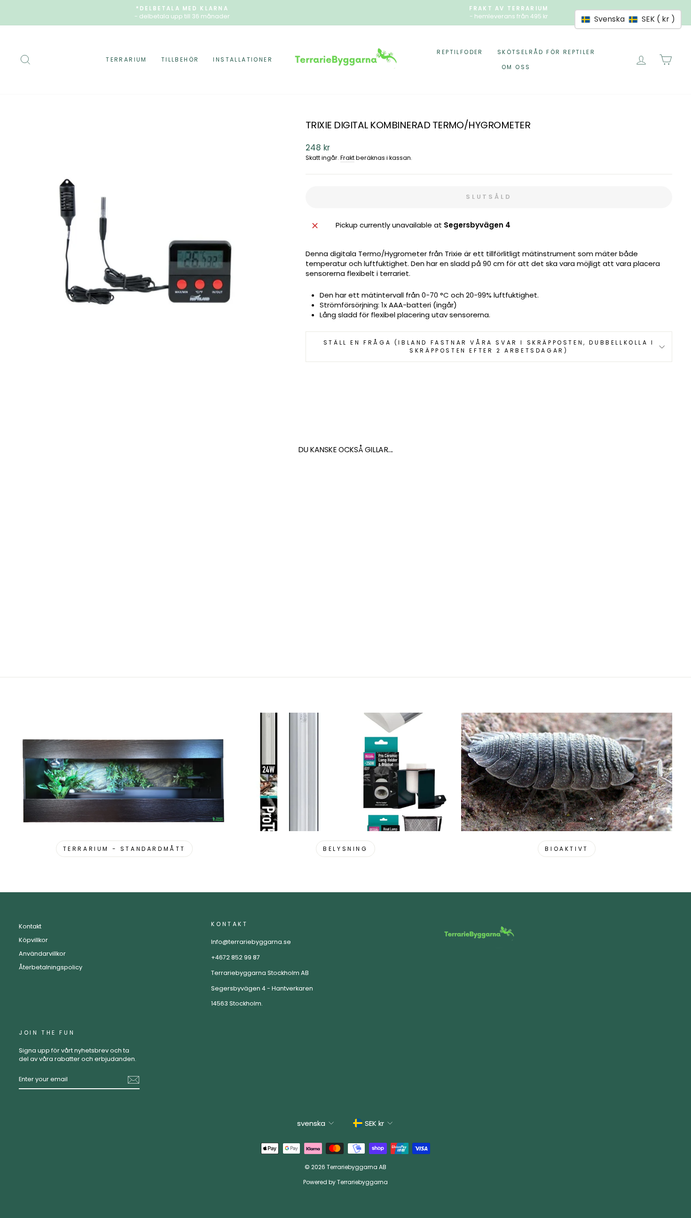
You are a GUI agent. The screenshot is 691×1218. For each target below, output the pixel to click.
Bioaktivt (566, 849)
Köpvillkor (33, 940)
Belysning (345, 849)
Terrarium (126, 59)
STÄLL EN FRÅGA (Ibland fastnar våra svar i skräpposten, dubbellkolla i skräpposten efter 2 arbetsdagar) (488, 346)
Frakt (347, 158)
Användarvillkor (42, 954)
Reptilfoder (460, 52)
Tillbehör (180, 59)
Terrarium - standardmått (124, 849)
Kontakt (30, 926)
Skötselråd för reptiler (546, 52)
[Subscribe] (133, 1079)
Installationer (243, 59)
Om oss (516, 67)
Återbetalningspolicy (50, 967)
